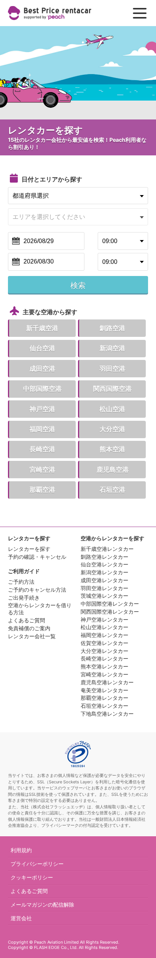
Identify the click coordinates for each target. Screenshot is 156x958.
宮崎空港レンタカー (104, 674)
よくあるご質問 (26, 620)
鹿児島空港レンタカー (107, 682)
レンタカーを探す (29, 549)
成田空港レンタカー (104, 580)
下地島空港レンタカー (107, 713)
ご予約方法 (21, 581)
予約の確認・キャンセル (37, 556)
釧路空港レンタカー (104, 556)
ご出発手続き (24, 597)
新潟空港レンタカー (104, 572)
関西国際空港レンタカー (110, 611)
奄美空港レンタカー (104, 690)
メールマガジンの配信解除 (42, 904)
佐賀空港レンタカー (104, 643)
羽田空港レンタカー (104, 588)
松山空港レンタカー (104, 627)
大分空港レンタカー (104, 651)
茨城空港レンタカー (104, 595)
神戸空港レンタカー (104, 619)
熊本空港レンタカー (104, 666)
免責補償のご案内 (29, 628)
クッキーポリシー (32, 877)
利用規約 (21, 850)
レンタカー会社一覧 (32, 636)
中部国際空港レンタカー (110, 603)
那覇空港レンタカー (104, 697)
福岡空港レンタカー (104, 635)
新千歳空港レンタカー (107, 549)
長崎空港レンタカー (104, 658)
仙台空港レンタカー (104, 564)
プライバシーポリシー (37, 863)
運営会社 (21, 918)
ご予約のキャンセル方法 (37, 589)
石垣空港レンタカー (104, 705)
